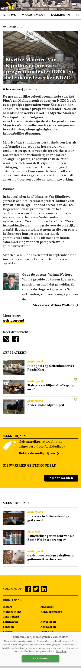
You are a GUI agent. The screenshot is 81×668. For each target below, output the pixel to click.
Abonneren (48, 627)
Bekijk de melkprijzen (37, 453)
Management (33, 15)
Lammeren (60, 15)
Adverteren (48, 622)
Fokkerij (8, 627)
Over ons (46, 632)
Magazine (47, 607)
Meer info (61, 651)
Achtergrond (13, 320)
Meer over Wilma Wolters (53, 305)
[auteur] (11, 288)
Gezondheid (11, 617)
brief (64, 159)
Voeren (8, 632)
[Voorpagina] (11, 5)
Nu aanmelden (61, 478)
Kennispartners (51, 612)
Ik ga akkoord (40, 658)
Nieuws (9, 15)
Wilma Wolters (12, 89)
